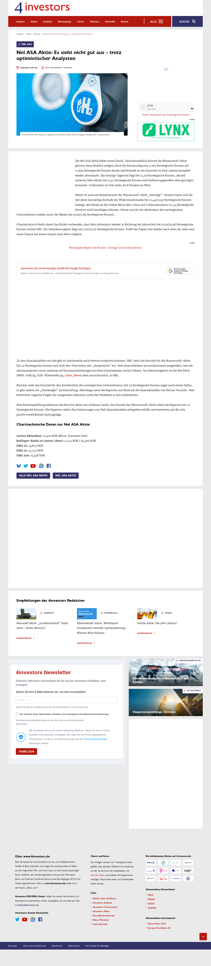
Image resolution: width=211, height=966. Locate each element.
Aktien (34, 21)
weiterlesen (23, 638)
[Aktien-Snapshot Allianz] (151, 862)
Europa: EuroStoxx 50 (159, 927)
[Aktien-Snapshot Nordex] (151, 878)
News (77, 375)
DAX (150, 894)
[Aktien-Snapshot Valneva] (176, 878)
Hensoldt (49, 613)
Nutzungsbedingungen (96, 739)
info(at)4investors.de (28, 905)
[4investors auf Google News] (41, 466)
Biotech (124, 21)
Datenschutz (73, 945)
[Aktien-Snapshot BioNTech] (176, 862)
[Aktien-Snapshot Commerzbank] (188, 862)
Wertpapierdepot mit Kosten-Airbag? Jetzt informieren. (105, 248)
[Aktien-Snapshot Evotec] (176, 870)
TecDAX (152, 907)
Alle (153, 21)
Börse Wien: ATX (157, 923)
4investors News (101, 911)
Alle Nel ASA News (33, 475)
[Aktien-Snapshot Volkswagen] (188, 878)
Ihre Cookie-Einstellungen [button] (97, 945)
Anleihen (47, 21)
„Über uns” (31, 887)
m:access (94, 21)
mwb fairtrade (100, 924)
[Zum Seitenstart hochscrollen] (203, 936)
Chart (68, 375)
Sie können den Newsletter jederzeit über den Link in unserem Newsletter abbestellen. (50, 722)
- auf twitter (67, 67)
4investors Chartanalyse (105, 906)
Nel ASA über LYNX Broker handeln (166, 137)
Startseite (12, 945)
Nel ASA (37, 34)
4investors (20, 34)
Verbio (168, 613)
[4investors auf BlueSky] (18, 466)
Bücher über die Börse (104, 898)
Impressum (57, 945)
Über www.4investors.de (34, 945)
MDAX (151, 899)
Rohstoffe (110, 21)
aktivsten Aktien (98, 875)
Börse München (101, 919)
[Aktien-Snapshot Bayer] (163, 862)
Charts (80, 21)
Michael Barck (56, 67)
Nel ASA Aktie (65, 475)
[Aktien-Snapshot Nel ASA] (188, 870)
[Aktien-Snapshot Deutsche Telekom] (163, 870)
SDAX (151, 903)
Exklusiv (20, 21)
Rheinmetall (111, 613)
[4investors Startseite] (42, 8)
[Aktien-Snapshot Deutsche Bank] (151, 870)
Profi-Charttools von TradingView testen (165, 115)
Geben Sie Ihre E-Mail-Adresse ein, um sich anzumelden (50, 692)
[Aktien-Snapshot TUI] (163, 878)
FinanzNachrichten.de (104, 915)
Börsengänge (64, 21)
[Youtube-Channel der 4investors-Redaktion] (33, 466)
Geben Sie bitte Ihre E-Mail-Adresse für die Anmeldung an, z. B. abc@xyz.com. (52, 707)
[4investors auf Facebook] (49, 466)
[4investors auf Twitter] (26, 466)
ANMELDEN (26, 751)
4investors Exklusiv (102, 902)
